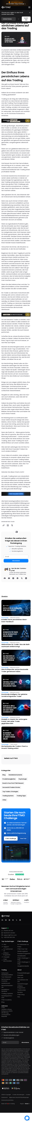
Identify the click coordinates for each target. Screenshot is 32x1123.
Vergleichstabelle (23, 966)
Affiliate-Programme (21, 987)
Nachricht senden (9, 933)
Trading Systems (8, 796)
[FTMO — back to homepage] (6, 7)
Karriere (20, 992)
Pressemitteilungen (23, 973)
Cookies (28, 1094)
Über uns (20, 977)
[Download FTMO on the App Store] (5, 1088)
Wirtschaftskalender (7, 986)
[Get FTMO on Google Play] (16, 1088)
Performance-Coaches (6, 980)
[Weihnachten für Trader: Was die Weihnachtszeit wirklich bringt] (16, 636)
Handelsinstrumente (15, 775)
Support (6, 947)
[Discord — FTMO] (2, 920)
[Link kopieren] (3, 525)
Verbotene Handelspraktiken (7, 974)
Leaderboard (5, 983)
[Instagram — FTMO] (9, 920)
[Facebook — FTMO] (13, 920)
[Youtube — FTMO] (6, 920)
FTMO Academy (6, 1000)
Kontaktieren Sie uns (22, 980)
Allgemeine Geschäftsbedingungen (19, 1097)
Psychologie (4, 617)
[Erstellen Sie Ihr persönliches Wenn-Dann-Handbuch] (16, 611)
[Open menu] (29, 7)
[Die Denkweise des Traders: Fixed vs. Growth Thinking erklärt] (16, 738)
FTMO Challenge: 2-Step (23, 963)
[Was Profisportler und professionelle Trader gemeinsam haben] (16, 661)
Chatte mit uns (8, 930)
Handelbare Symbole (5, 990)
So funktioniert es (8, 950)
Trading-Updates (7, 993)
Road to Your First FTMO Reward (12, 783)
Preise (19, 947)
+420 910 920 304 (9, 937)
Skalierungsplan (22, 951)
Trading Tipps (21, 796)
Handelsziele (21, 956)
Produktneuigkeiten (8, 779)
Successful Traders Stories (11, 787)
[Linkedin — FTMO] (20, 920)
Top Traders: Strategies (10, 791)
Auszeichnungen (22, 984)
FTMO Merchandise (7, 960)
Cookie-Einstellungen (18, 1094)
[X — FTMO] (16, 920)
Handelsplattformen (7, 996)
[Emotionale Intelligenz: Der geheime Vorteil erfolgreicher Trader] (16, 686)
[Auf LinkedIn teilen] (8, 525)
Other (4, 800)
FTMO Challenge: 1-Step (23, 959)
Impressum (4, 1097)
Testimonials (21, 990)
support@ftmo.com (10, 935)
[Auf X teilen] (12, 525)
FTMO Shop (21, 994)
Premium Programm (23, 953)
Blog (3, 775)
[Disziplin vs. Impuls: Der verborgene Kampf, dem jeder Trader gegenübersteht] (16, 712)
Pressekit (6, 957)
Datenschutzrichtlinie (7, 1100)
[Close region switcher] (29, 12)
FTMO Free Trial (22, 949)
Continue (26, 19)
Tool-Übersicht (6, 977)
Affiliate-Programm (6, 954)
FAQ (5, 944)
